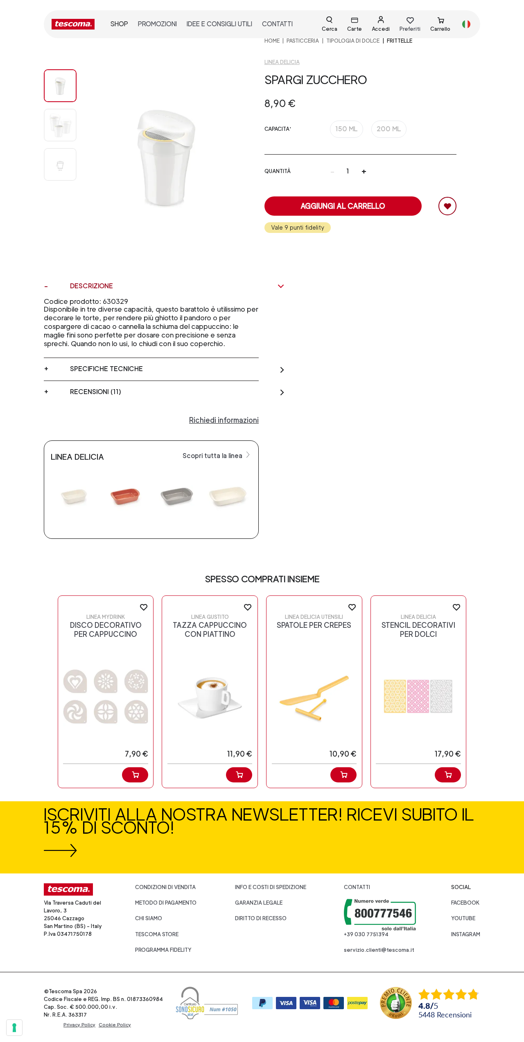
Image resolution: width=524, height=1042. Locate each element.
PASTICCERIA (303, 41)
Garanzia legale (258, 903)
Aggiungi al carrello (342, 206)
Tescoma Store (156, 934)
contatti (277, 24)
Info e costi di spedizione (270, 887)
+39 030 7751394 (366, 934)
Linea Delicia (282, 62)
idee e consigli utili (219, 24)
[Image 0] (60, 85)
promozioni (157, 24)
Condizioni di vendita (165, 887)
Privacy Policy (79, 1025)
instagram (465, 934)
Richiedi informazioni (224, 420)
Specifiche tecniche (106, 369)
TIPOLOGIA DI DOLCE (352, 41)
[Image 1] (60, 125)
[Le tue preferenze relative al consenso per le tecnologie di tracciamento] (14, 1027)
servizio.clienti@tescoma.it (379, 950)
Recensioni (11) (95, 392)
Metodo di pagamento (165, 903)
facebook (465, 903)
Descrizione (91, 286)
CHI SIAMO (148, 918)
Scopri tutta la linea (213, 456)
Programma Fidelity (163, 950)
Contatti (357, 887)
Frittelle (399, 41)
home (272, 41)
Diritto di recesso (261, 918)
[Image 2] (60, 164)
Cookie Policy (115, 1025)
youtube (463, 918)
